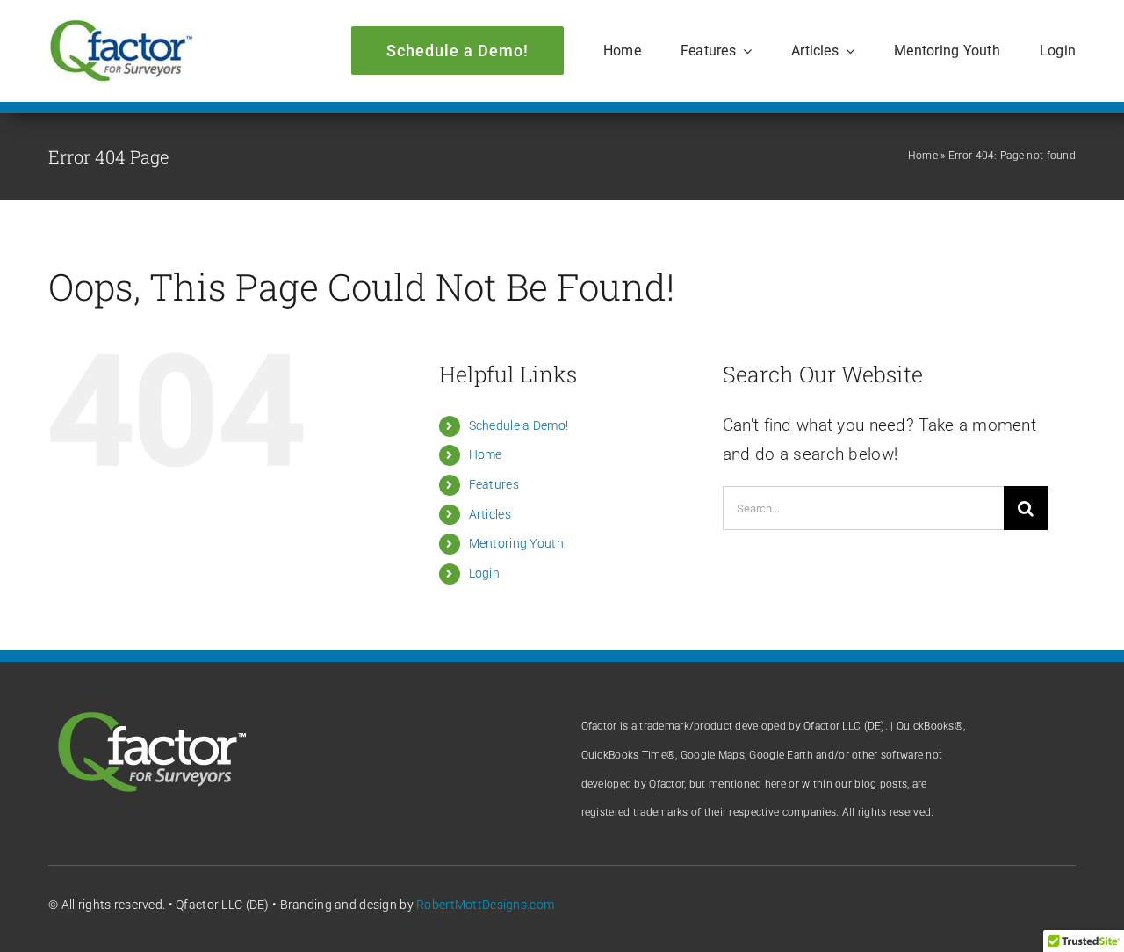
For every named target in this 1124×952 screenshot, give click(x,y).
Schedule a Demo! (519, 425)
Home (923, 155)
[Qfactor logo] (120, 26)
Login (484, 573)
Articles (490, 514)
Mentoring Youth (516, 543)
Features (494, 484)
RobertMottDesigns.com (485, 904)
